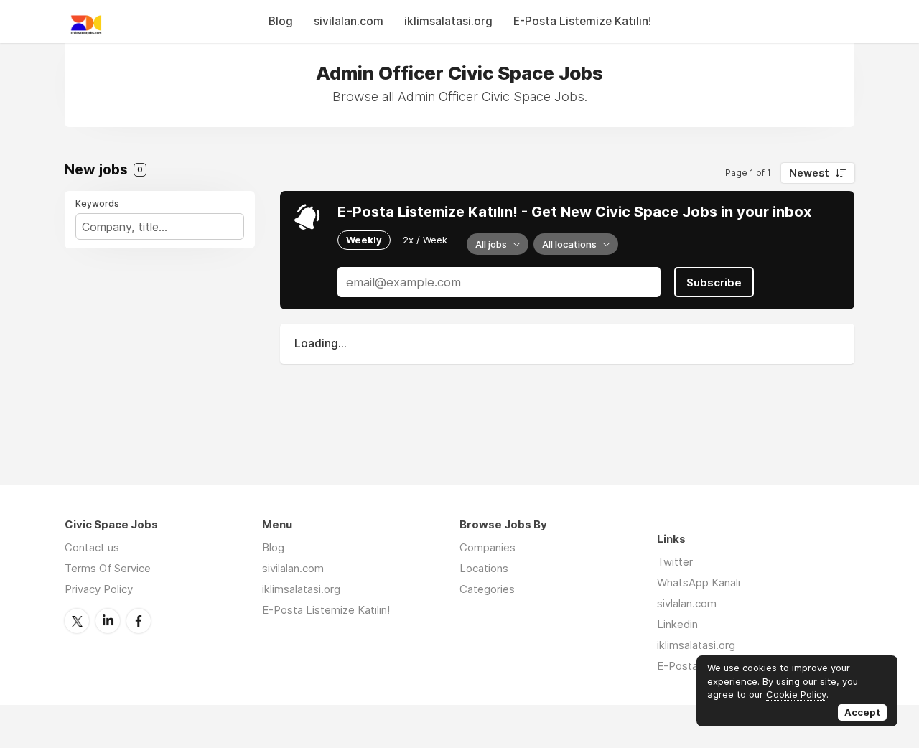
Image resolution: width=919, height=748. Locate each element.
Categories (487, 589)
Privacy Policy (99, 589)
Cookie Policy (796, 694)
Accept (862, 712)
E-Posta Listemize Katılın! (582, 21)
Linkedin (677, 624)
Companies (488, 547)
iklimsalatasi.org (448, 21)
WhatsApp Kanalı (698, 582)
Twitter (77, 621)
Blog (281, 21)
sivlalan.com (687, 603)
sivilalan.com (348, 21)
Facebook (138, 621)
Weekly (364, 240)
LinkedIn (107, 621)
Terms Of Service (108, 568)
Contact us (92, 547)
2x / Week (425, 240)
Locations (484, 568)
